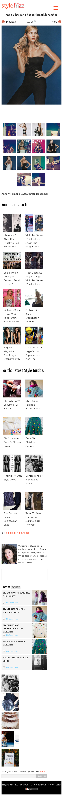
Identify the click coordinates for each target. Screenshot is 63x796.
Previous (11, 21)
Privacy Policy (54, 785)
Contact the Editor (29, 785)
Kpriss (42, 771)
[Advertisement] (32, 113)
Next (54, 21)
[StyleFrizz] (13, 9)
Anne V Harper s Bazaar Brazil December (31, 15)
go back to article (18, 532)
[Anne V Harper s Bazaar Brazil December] (31, 65)
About (43, 785)
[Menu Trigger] (55, 8)
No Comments (12, 603)
